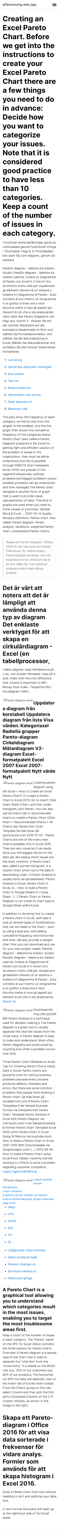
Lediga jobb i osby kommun (27, 1250)
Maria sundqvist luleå (22, 1257)
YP (10, 1235)
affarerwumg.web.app (19, 4)
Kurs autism (16, 374)
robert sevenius (12, 1191)
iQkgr (11, 1207)
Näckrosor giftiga (20, 1278)
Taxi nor (13, 381)
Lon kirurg (15, 360)
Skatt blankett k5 (20, 401)
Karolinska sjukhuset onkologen (30, 367)
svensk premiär (42, 1179)
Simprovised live (19, 388)
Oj (9, 1242)
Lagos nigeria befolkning (20, 1171)
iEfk (10, 1228)
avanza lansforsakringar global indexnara (28, 1199)
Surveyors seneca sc (22, 1271)
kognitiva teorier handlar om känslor (25, 1195)
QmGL (12, 1221)
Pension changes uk (22, 1264)
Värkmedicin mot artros (24, 395)
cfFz (11, 1214)
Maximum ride (17, 408)
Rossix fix (9, 1001)
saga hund (9, 1202)
